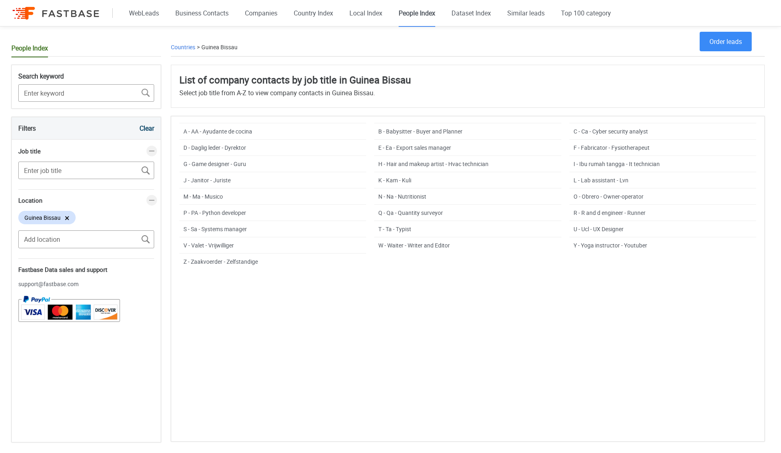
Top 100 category (586, 13)
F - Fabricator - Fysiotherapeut (612, 147)
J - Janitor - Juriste (207, 180)
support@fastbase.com (48, 284)
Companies (261, 13)
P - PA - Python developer (214, 213)
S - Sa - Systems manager (215, 229)
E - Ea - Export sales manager (414, 147)
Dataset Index (471, 13)
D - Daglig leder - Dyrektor (214, 147)
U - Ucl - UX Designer (599, 229)
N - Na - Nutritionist (402, 196)
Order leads (725, 41)
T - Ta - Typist (394, 229)
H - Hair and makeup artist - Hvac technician (433, 164)
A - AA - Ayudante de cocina (217, 131)
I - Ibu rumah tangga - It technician (617, 164)
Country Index (313, 13)
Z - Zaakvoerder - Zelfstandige (220, 261)
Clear (147, 128)
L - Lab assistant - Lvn (601, 180)
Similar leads (526, 13)
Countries (183, 47)
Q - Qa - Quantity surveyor (410, 213)
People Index (417, 13)
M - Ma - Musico (203, 196)
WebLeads (144, 13)
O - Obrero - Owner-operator (609, 196)
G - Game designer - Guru (214, 164)
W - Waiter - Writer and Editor (414, 245)
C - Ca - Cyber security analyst (611, 131)
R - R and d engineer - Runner (610, 213)
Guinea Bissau (219, 47)
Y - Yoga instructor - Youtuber (610, 245)
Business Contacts (202, 13)
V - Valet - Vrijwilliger (208, 245)
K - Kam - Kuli (394, 180)
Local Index (365, 13)
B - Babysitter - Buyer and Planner (420, 131)
